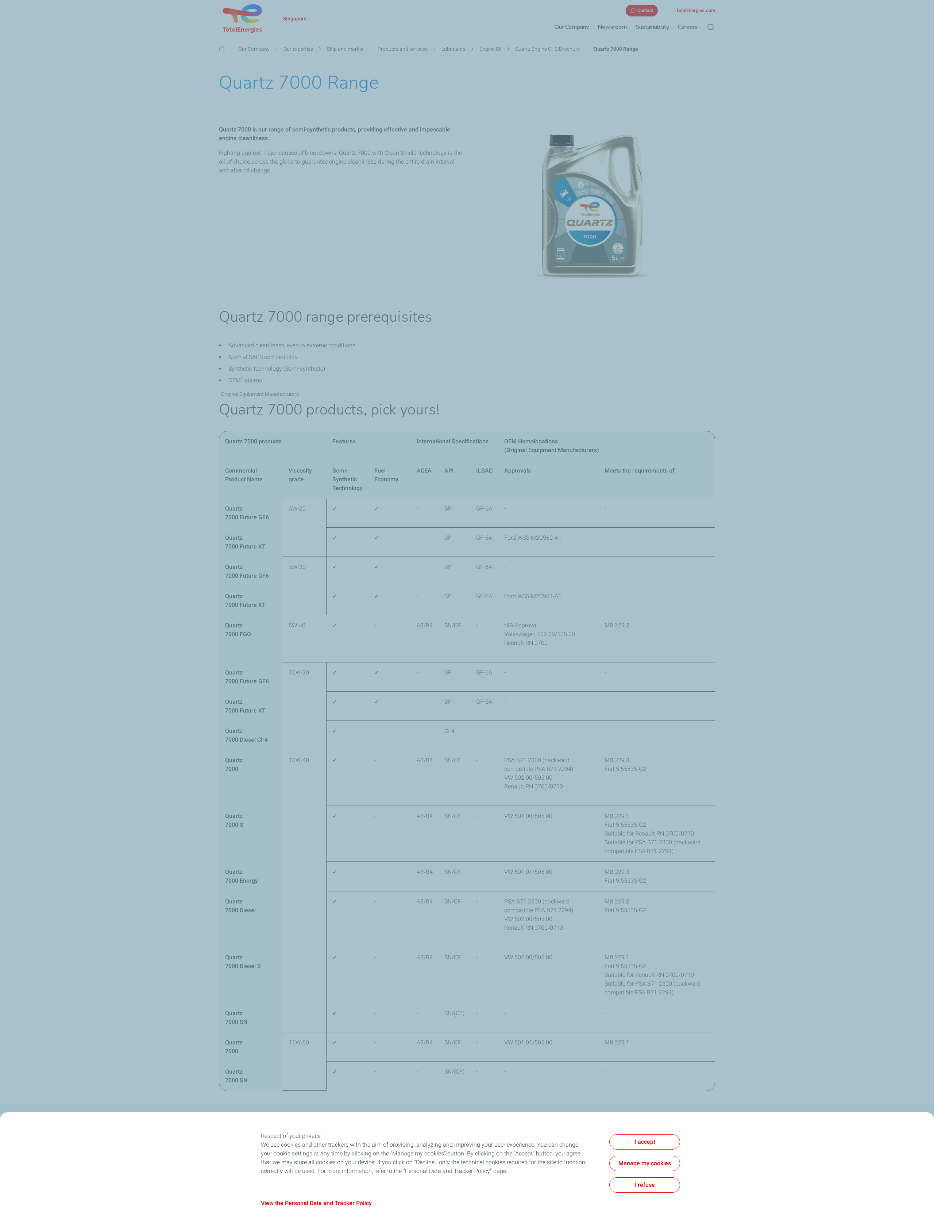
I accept (644, 1141)
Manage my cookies (644, 1163)
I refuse (644, 1184)
